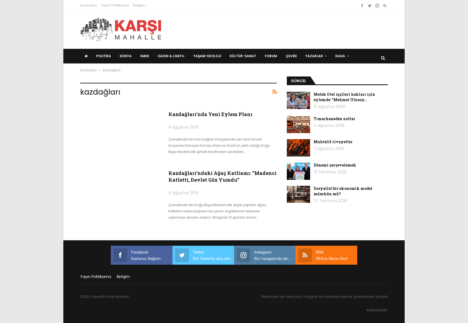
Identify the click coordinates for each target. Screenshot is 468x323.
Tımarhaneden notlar (334, 118)
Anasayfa (88, 5)
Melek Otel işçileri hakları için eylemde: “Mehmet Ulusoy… (344, 97)
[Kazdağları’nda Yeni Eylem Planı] (120, 137)
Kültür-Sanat (243, 56)
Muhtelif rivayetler (333, 141)
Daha (340, 56)
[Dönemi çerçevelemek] (298, 171)
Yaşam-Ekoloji (207, 56)
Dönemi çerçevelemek (335, 165)
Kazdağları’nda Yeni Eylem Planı (210, 114)
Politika (103, 56)
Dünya (126, 56)
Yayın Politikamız (115, 5)
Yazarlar (314, 56)
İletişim (139, 5)
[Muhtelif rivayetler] (298, 147)
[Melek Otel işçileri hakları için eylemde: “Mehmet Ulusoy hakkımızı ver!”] (298, 100)
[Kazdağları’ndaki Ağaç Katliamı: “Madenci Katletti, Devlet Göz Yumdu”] (120, 196)
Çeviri (291, 56)
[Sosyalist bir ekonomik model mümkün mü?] (298, 194)
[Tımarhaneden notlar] (298, 124)
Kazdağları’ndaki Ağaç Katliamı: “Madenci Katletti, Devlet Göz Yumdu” (222, 176)
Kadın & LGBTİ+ (171, 56)
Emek (144, 56)
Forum (271, 56)
